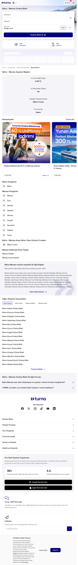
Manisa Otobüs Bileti (23, 67)
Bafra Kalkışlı (8, 303)
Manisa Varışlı (42, 303)
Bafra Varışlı (18, 303)
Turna (4, 67)
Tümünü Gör (70, 119)
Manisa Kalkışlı (30, 303)
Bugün (63, 28)
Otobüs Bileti (11, 67)
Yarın (69, 28)
